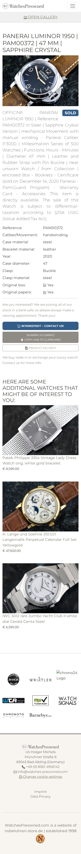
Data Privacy (40, 796)
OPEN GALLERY (42, 17)
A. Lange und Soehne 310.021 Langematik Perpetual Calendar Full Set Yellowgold (39, 539)
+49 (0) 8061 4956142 (42, 767)
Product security (42, 348)
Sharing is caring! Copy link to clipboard (40, 337)
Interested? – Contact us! (42, 326)
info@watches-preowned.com (43, 772)
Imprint (40, 792)
